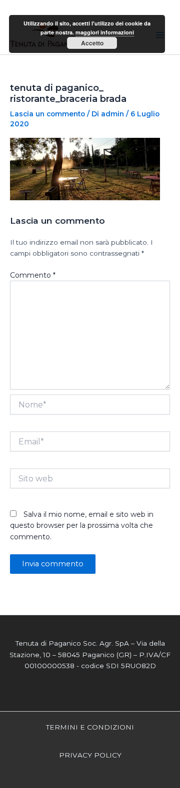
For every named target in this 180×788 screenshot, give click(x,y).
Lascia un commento (47, 114)
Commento (33, 275)
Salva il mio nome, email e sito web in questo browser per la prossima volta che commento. (82, 525)
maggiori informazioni (105, 32)
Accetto (92, 42)
